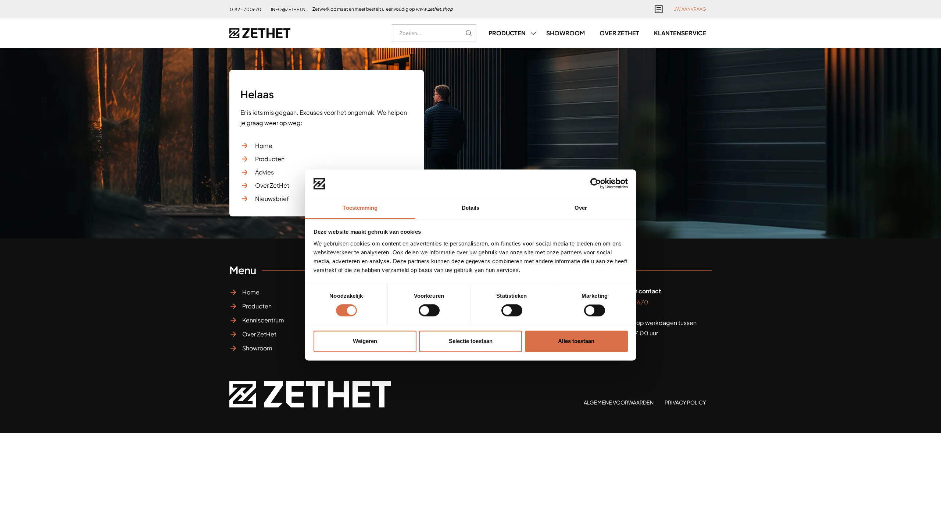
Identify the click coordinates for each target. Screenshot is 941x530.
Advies (264, 172)
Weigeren (365, 341)
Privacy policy (685, 402)
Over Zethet (619, 33)
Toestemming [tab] (360, 208)
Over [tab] (581, 208)
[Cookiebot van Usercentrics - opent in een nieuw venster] (595, 183)
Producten (270, 159)
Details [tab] (471, 208)
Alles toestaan (576, 341)
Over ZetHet (272, 185)
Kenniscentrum (263, 320)
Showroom (565, 33)
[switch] (429, 311)
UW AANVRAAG (689, 9)
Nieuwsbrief (272, 198)
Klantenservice (680, 33)
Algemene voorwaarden (619, 402)
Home (263, 145)
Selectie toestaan (471, 341)
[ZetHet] (259, 33)
